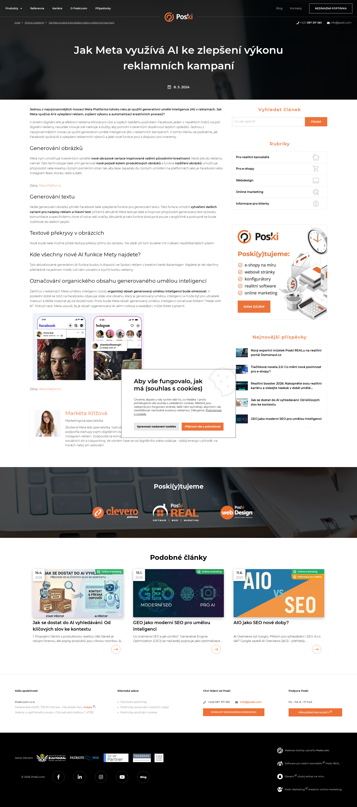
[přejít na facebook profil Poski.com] (58, 777)
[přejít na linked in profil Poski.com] (80, 777)
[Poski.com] (184, 18)
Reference (37, 8)
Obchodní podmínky (133, 702)
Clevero (290, 776)
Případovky (103, 8)
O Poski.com (78, 8)
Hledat (316, 121)
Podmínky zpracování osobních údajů (144, 707)
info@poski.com (340, 22)
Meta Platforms (50, 185)
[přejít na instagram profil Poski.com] (101, 777)
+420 (311, 22)
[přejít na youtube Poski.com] (122, 777)
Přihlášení (314, 712)
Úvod (17, 22)
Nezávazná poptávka (331, 8)
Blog (279, 8)
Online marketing (34, 22)
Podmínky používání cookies (138, 712)
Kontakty (296, 8)
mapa (88, 707)
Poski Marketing (295, 789)
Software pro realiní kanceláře (304, 763)
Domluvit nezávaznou (233, 712)
